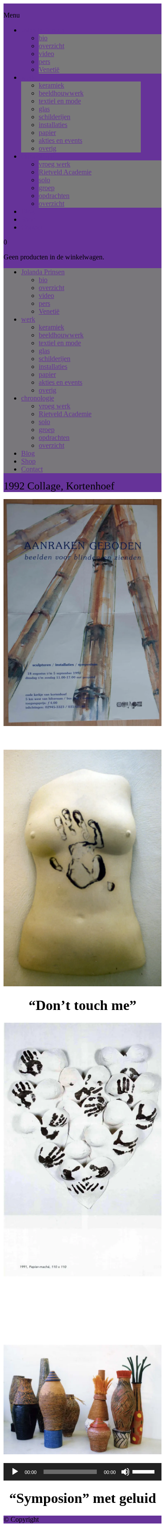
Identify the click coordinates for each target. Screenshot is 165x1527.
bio (43, 38)
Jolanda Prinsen (43, 30)
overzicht (51, 46)
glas (44, 109)
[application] (82, 1472)
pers (44, 61)
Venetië (49, 69)
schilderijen (54, 116)
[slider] (144, 1471)
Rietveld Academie (65, 172)
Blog (28, 211)
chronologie (37, 156)
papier (47, 132)
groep (47, 187)
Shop (28, 219)
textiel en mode (60, 101)
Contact (32, 227)
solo (44, 180)
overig (47, 148)
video (46, 53)
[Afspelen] (15, 1471)
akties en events (60, 140)
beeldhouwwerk (61, 93)
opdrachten (54, 195)
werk (28, 77)
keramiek (51, 85)
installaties (53, 124)
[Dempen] (125, 1471)
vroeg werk (54, 164)
